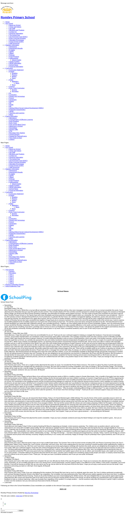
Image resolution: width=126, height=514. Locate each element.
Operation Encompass (16, 40)
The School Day (14, 35)
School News (13, 65)
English (11, 71)
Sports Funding (14, 61)
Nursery (14, 90)
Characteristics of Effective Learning (21, 119)
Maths (11, 80)
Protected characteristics (17, 109)
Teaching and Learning (16, 113)
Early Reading (14, 121)
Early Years (13, 123)
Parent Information (12, 116)
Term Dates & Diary (15, 138)
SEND (11, 111)
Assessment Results (16, 48)
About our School (15, 25)
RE (10, 106)
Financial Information (16, 66)
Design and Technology (17, 96)
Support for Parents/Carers (18, 136)
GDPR (11, 51)
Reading (14, 73)
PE (10, 103)
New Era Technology (31, 493)
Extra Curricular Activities (17, 38)
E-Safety (12, 50)
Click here (19, 496)
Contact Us (13, 32)
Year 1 (11, 274)
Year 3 (11, 278)
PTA (10, 131)
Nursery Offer (13, 129)
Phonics (14, 75)
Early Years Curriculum (16, 88)
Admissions (13, 46)
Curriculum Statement (16, 70)
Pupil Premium (14, 56)
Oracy (14, 78)
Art (10, 93)
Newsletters (13, 128)
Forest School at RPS (16, 42)
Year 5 (11, 281)
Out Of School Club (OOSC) (18, 37)
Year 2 (11, 276)
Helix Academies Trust (13, 286)
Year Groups (10, 269)
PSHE (11, 104)
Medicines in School (16, 126)
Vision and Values (15, 27)
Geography (13, 100)
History (11, 101)
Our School (9, 23)
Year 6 (11, 283)
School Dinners (14, 134)
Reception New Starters (17, 133)
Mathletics (15, 81)
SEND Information (15, 63)
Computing (13, 95)
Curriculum (9, 68)
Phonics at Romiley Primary (15, 284)
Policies (12, 55)
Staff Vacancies (14, 43)
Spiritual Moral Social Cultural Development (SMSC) (26, 108)
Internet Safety (16, 60)
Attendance (13, 118)
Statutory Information (12, 45)
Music (17, 83)
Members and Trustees (16, 30)
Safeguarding (13, 58)
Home (8, 22)
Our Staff (12, 28)
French (11, 98)
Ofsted (11, 53)
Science (12, 86)
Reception (15, 91)
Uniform (11, 139)
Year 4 (11, 279)
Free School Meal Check (17, 124)
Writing (14, 76)
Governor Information (16, 33)
